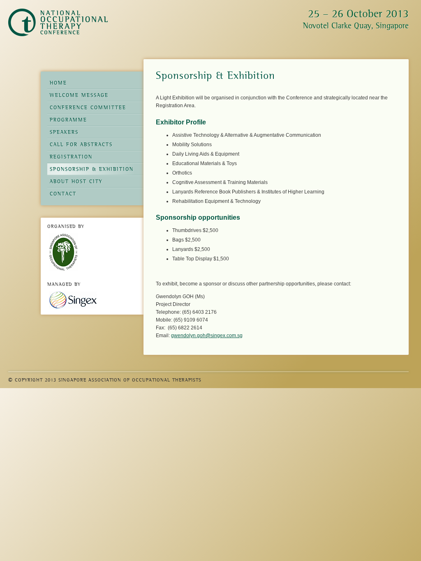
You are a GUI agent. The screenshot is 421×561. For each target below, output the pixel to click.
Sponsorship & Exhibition (92, 169)
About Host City (76, 181)
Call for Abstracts (81, 144)
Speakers (64, 132)
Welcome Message (79, 95)
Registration (71, 157)
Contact (63, 194)
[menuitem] (96, 138)
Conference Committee (88, 107)
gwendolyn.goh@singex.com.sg (207, 335)
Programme (68, 120)
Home (58, 83)
